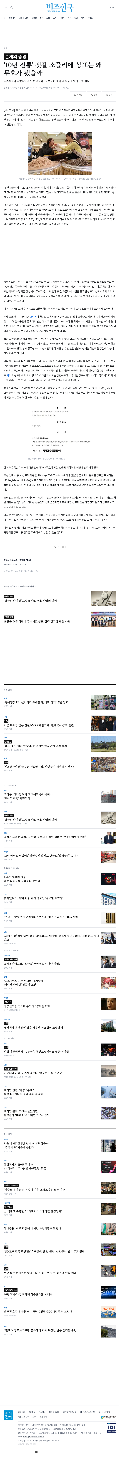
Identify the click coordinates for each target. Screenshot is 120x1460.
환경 (76, 18)
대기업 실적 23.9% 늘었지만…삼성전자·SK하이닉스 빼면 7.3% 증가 (26, 1113)
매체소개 (21, 1412)
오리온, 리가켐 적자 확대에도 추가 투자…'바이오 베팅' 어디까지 (28, 796)
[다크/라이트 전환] (6, 8)
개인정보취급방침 (69, 1412)
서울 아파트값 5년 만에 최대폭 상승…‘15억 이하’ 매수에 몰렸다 (26, 1145)
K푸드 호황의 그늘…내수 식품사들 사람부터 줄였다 (22, 879)
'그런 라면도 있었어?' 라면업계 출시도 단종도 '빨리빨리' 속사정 (41, 856)
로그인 (112, 7)
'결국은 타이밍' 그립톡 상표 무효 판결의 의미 (30, 818)
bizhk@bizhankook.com (33, 1437)
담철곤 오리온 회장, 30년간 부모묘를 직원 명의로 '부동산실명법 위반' (45, 837)
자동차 (62, 18)
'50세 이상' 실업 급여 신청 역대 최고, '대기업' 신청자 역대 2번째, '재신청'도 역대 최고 (51, 938)
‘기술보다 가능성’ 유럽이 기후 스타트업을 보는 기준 (34, 1188)
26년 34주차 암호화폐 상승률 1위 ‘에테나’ (28, 1292)
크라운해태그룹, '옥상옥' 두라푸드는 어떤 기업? (32, 962)
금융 (26, 18)
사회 (69, 18)
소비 (54, 18)
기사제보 (42, 1412)
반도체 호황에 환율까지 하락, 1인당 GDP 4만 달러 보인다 (38, 1311)
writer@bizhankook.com (15, 564)
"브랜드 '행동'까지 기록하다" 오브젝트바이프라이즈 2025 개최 (41, 917)
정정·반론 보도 (23, 1417)
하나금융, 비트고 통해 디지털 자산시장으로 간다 (32, 1228)
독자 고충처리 (54, 1412)
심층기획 (12, 18)
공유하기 (61, 547)
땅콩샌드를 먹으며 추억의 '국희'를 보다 (27, 1004)
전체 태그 (43, 1417)
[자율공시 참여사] (111, 1428)
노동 (48, 18)
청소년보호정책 (104, 1412)
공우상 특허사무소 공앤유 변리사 (17, 87)
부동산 (34, 18)
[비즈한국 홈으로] (60, 7)
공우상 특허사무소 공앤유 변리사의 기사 (21, 586)
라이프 (90, 18)
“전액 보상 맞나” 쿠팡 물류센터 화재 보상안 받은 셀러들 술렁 (40, 1330)
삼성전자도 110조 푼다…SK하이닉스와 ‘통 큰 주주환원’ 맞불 (25, 1166)
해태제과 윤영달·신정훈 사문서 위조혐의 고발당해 (33, 1025)
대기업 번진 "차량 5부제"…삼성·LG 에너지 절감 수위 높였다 (23, 1092)
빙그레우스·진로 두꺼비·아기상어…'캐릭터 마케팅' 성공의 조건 (25, 983)
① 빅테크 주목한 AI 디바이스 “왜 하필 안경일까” (33, 1209)
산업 (20, 18)
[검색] (11, 7)
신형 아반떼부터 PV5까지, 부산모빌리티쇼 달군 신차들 (36, 1050)
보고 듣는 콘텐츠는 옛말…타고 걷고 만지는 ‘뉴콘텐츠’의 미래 (40, 1271)
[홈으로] (8, 1415)
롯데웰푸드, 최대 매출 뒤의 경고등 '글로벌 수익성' (33, 898)
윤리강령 (31, 1412)
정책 (41, 18)
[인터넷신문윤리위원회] (108, 1417)
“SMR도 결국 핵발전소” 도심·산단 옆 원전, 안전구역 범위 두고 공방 (44, 1249)
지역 (82, 18)
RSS (34, 1417)
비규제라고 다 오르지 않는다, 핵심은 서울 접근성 (33, 1071)
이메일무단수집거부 (87, 1412)
